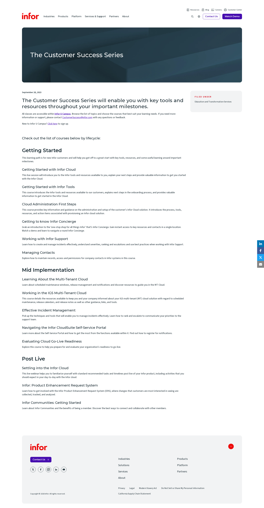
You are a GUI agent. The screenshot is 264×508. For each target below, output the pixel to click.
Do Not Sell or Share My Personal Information (182, 488)
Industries (49, 16)
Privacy (121, 488)
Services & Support (95, 16)
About (125, 16)
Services (123, 472)
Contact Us (211, 16)
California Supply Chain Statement (134, 493)
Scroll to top (231, 446)
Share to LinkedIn (260, 243)
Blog (207, 10)
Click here (52, 123)
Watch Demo (232, 16)
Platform (77, 16)
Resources (194, 10)
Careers (218, 10)
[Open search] (192, 16)
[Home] (30, 16)
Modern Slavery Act (148, 488)
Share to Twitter (260, 257)
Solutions (123, 465)
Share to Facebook (260, 250)
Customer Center (235, 10)
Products (63, 16)
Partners (114, 16)
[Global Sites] (199, 16)
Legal (132, 488)
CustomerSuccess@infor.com (77, 117)
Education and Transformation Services (213, 101)
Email (260, 264)
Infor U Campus (63, 114)
